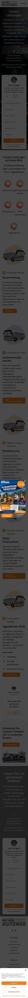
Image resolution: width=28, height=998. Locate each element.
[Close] (24, 481)
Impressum (23, 995)
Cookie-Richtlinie (6, 995)
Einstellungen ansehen (14, 991)
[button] (25, 970)
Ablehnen (14, 987)
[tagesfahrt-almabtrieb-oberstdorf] (13, 481)
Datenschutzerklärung (15, 995)
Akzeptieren (14, 983)
